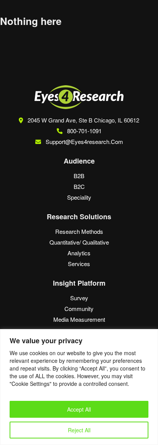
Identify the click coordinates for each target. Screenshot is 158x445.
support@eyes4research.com (84, 141)
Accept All (79, 409)
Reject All (79, 430)
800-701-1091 (84, 131)
